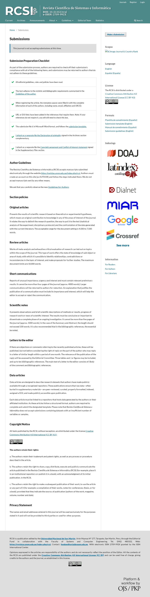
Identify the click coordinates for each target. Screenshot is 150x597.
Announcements (37, 20)
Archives (21, 20)
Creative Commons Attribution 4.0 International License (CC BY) (73, 555)
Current (9, 20)
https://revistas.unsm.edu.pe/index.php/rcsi (60, 173)
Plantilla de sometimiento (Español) (121, 120)
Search (139, 20)
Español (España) (112, 73)
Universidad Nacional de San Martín (58, 538)
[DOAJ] (122, 158)
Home (12, 30)
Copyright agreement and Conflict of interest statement (63, 147)
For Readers (110, 264)
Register (133, 2)
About (52, 20)
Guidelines (67, 20)
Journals (122, 2)
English (108, 68)
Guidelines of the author (26, 94)
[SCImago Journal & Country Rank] (121, 51)
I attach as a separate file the (28, 135)
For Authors (110, 269)
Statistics (100, 20)
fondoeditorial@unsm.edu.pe (74, 544)
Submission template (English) (118, 123)
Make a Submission (115, 34)
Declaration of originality (50, 135)
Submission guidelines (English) (119, 131)
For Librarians (111, 273)
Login (142, 2)
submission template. (78, 126)
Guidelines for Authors (58, 187)
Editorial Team (84, 20)
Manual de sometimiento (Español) (121, 127)
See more (122, 245)
